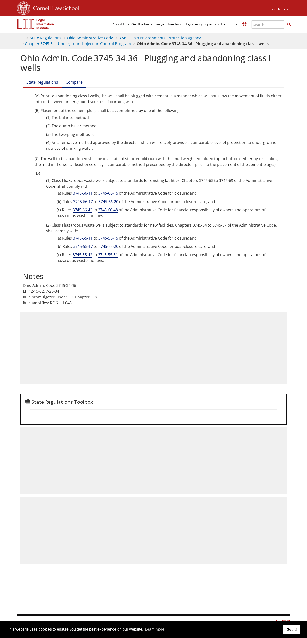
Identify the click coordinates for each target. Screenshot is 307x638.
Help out (228, 24)
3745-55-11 (83, 238)
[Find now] (289, 24)
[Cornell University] (23, 7)
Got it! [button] (292, 629)
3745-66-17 (83, 201)
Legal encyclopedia (201, 24)
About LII (119, 24)
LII (22, 38)
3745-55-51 (108, 254)
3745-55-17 (83, 246)
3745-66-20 (108, 201)
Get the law (140, 24)
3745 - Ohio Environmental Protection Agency (160, 38)
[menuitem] (119, 24)
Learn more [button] (154, 629)
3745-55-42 (82, 254)
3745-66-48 (108, 209)
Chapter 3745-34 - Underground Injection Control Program (78, 43)
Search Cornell (280, 9)
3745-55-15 (108, 238)
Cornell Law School (54, 7)
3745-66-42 (82, 209)
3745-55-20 (108, 246)
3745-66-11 (83, 193)
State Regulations (45, 38)
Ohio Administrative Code (90, 38)
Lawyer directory (167, 24)
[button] (289, 24)
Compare (74, 82)
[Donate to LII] (244, 24)
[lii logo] (35, 24)
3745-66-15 (108, 193)
